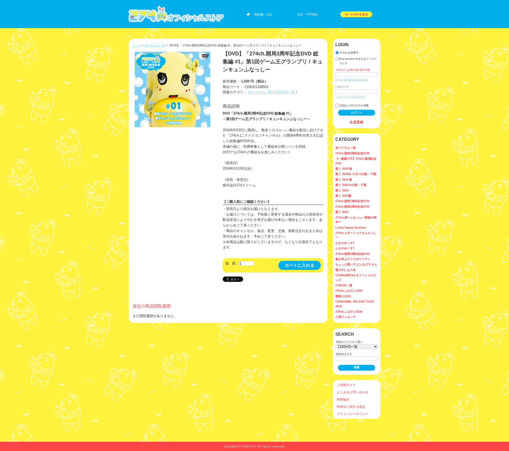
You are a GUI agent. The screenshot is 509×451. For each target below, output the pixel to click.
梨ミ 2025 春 (343, 168)
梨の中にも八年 (345, 270)
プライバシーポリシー (352, 413)
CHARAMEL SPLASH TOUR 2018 (354, 304)
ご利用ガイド (346, 385)
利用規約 (343, 399)
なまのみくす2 (344, 242)
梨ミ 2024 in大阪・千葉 (350, 184)
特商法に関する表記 (351, 406)
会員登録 (357, 122)
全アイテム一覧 (154, 45)
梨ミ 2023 (341, 211)
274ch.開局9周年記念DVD (352, 153)
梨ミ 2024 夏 (343, 179)
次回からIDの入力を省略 (354, 105)
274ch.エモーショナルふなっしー (355, 235)
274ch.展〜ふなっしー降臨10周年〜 (356, 220)
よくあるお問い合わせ (352, 392)
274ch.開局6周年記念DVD (352, 206)
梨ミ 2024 (341, 190)
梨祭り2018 (342, 296)
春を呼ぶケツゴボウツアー (352, 259)
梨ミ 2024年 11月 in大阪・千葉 (355, 174)
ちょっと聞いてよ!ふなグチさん (356, 264)
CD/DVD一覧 (285, 92)
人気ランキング (345, 316)
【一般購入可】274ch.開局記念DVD (355, 161)
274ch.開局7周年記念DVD (352, 201)
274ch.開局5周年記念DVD (352, 253)
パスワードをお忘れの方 (350, 96)
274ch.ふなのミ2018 (348, 311)
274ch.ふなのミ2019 (348, 290)
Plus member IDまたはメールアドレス (358, 61)
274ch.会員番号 (349, 52)
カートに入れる (299, 265)
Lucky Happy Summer (350, 227)
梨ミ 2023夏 (343, 195)
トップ (137, 45)
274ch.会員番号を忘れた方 (351, 79)
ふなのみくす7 (344, 248)
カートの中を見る (356, 14)
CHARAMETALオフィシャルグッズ (355, 277)
